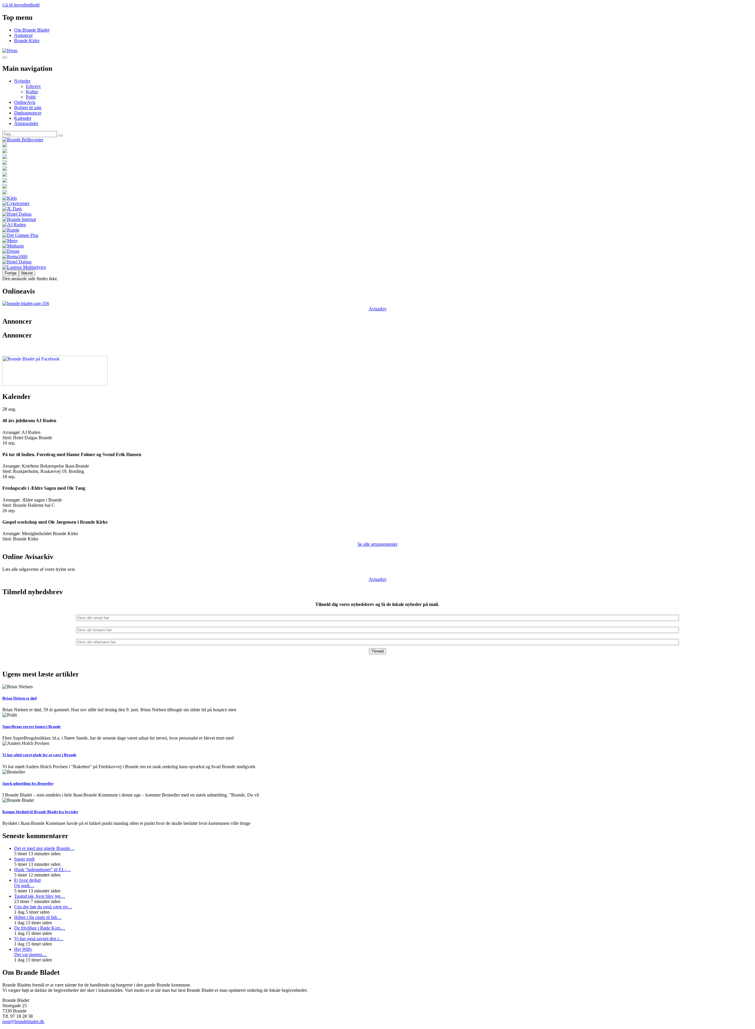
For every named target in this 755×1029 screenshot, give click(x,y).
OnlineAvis (24, 102)
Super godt (24, 858)
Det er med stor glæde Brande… (44, 848)
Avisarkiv (378, 308)
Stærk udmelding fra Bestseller (28, 783)
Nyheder (22, 80)
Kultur (32, 91)
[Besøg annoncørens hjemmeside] (377, 139)
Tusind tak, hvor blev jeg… (39, 896)
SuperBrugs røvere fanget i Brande (31, 726)
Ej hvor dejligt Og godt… (27, 883)
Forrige (11, 273)
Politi (31, 96)
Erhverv (33, 86)
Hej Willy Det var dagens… (30, 952)
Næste (27, 273)
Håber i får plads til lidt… (38, 917)
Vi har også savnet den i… (38, 938)
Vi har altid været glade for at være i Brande (39, 755)
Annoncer (23, 35)
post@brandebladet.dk (23, 1021)
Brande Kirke (27, 40)
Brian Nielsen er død (19, 698)
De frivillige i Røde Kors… (39, 927)
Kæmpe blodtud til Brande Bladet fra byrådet (40, 812)
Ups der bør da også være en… (43, 906)
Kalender (22, 118)
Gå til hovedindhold (21, 4)
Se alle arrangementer (377, 544)
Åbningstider (26, 123)
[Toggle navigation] (4, 57)
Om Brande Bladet (31, 29)
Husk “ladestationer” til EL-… (42, 869)
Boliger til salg (27, 107)
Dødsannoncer (27, 112)
